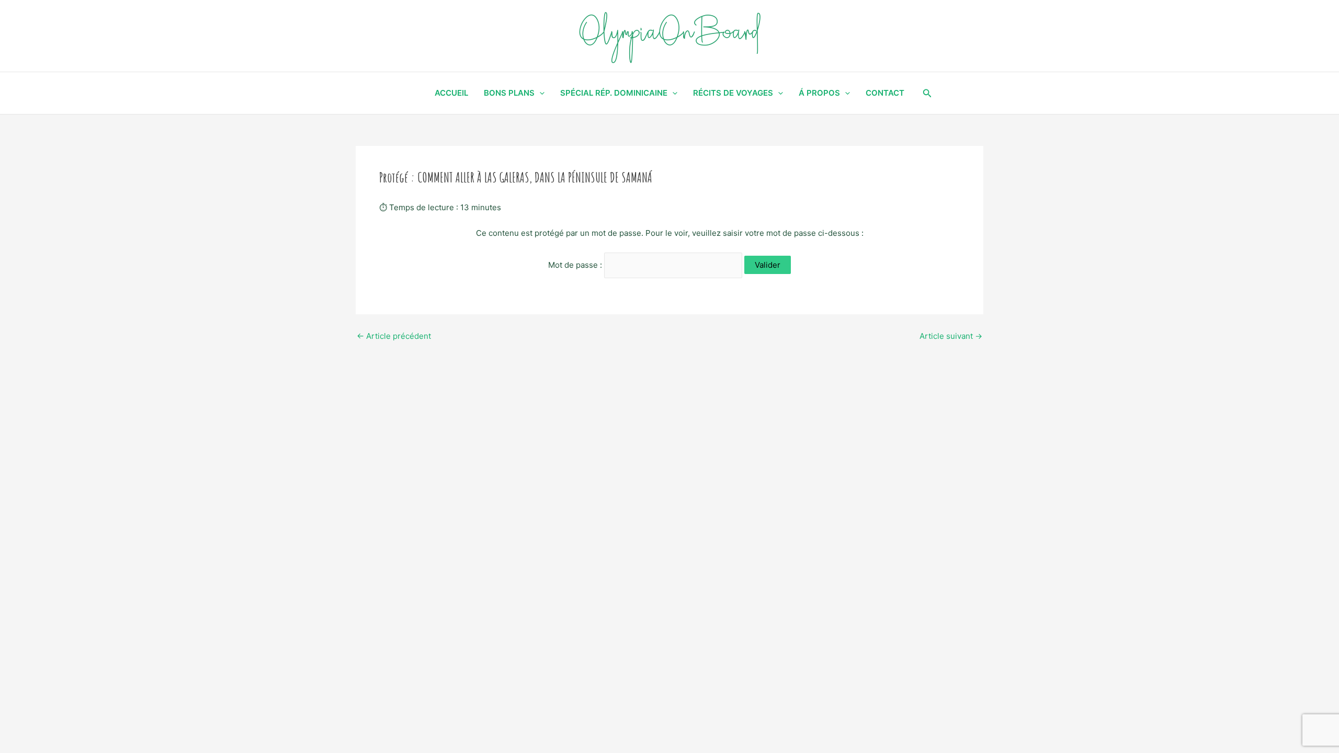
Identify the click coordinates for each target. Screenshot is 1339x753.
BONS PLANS (509, 93)
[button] (927, 93)
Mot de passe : (576, 265)
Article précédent (394, 336)
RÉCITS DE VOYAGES (733, 93)
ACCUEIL (451, 93)
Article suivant (951, 336)
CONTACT (885, 93)
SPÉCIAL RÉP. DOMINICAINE (613, 93)
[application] (539, 93)
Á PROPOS (819, 93)
